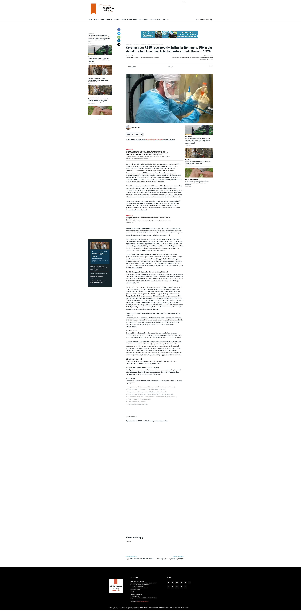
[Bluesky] (177, 586)
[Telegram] (118, 33)
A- (132, 134)
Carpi (131, 44)
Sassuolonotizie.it (97, 258)
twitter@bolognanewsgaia (154, 139)
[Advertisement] (184, 6)
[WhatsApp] (118, 37)
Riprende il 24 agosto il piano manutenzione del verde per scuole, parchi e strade (98, 80)
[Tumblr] (185, 582)
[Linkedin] (118, 40)
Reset (137, 134)
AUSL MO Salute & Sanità (93, 97)
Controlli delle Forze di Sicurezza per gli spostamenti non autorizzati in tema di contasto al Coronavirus (169, 559)
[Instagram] (172, 582)
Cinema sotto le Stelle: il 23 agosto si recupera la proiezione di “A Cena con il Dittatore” (99, 60)
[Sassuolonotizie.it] (128, 127)
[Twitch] (189, 582)
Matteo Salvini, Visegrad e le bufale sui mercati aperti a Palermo (142, 57)
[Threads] (185, 586)
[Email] (118, 44)
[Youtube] (172, 586)
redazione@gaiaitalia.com (142, 601)
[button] (211, 19)
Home (127, 44)
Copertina (90, 76)
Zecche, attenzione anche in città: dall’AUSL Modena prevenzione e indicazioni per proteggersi (98, 100)
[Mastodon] (181, 586)
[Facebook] (118, 29)
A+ (141, 134)
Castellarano (91, 33)
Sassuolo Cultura (92, 56)
